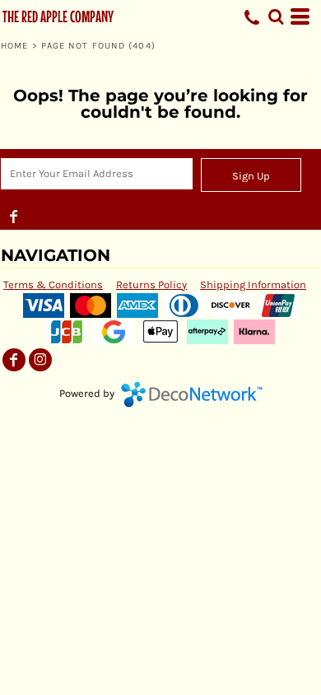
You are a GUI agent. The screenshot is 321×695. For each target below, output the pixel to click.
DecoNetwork (192, 394)
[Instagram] (40, 359)
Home (14, 45)
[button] (276, 16)
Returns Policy (151, 284)
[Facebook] (14, 216)
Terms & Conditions (53, 284)
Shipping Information (253, 284)
